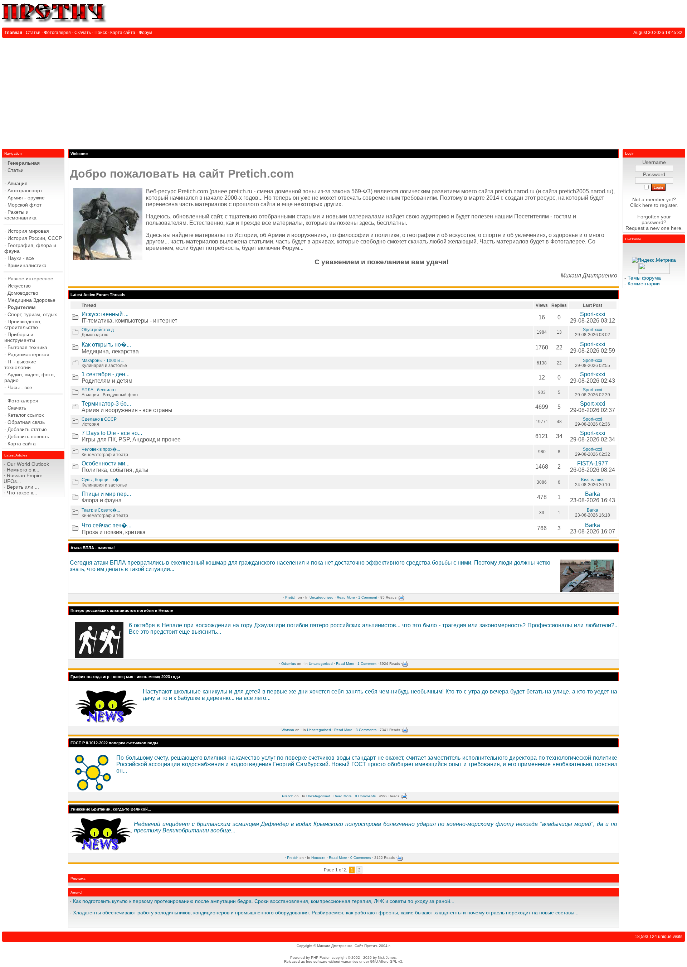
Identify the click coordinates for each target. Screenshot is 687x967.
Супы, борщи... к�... (102, 479)
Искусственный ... (105, 314)
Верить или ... (23, 487)
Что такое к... (22, 492)
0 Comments (365, 796)
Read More (346, 597)
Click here (641, 205)
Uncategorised (321, 597)
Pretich (291, 597)
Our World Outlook (28, 464)
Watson (288, 730)
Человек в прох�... (101, 449)
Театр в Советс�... (101, 510)
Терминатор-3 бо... (106, 404)
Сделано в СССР (99, 419)
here (676, 228)
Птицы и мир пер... (106, 494)
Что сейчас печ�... (106, 525)
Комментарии (644, 283)
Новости (318, 858)
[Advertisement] (343, 92)
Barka (592, 494)
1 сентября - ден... (106, 374)
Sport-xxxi (592, 314)
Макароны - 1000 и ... (103, 360)
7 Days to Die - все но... (112, 433)
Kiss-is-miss (592, 479)
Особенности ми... (106, 463)
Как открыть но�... (106, 345)
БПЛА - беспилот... (100, 389)
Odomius (288, 664)
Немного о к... (23, 470)
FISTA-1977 (592, 463)
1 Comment (367, 597)
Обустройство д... (99, 329)
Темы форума (644, 278)
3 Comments (366, 730)
